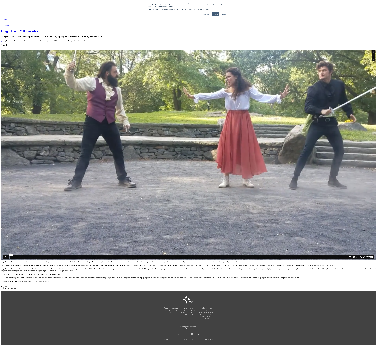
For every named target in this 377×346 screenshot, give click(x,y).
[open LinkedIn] (198, 334)
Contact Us (7, 25)
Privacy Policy (188, 339)
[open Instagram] (178, 334)
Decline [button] (224, 14)
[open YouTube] (192, 334)
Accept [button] (216, 14)
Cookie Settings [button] (207, 14)
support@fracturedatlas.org (188, 327)
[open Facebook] (185, 334)
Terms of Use (209, 339)
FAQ (5, 19)
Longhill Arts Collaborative (19, 31)
